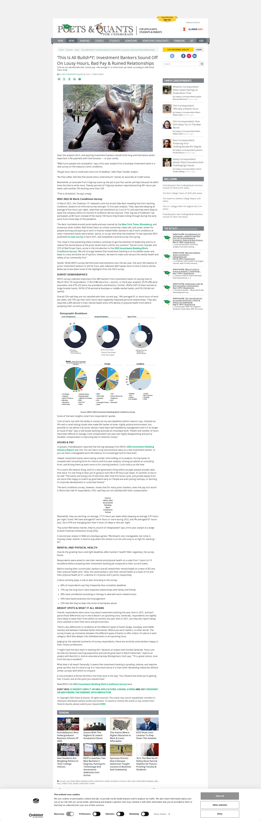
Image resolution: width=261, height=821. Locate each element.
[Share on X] (64, 79)
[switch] (96, 814)
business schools (119, 781)
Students (114, 40)
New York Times (130, 224)
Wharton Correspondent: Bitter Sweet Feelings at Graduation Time (186, 90)
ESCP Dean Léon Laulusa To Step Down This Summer (146, 735)
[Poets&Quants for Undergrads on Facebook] (183, 56)
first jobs (131, 781)
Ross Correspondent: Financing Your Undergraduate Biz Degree (187, 143)
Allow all (220, 796)
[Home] (109, 29)
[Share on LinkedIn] (74, 79)
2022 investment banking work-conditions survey (88, 781)
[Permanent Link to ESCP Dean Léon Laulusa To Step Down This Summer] (147, 724)
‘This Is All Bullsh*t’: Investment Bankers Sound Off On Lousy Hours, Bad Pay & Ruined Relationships (118, 50)
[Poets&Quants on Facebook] (189, 56)
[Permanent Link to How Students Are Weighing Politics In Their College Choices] (68, 749)
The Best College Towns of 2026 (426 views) (182, 193)
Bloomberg (146, 224)
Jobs (201, 40)
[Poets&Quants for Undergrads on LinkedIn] (194, 56)
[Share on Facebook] (69, 79)
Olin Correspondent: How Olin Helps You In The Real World (187, 124)
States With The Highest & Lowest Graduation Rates (93, 735)
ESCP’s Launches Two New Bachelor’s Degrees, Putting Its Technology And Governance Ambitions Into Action (94, 767)
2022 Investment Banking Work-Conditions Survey (100, 684)
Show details (160, 814)
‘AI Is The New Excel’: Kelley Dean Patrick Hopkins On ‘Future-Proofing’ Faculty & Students (147, 764)
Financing (179, 40)
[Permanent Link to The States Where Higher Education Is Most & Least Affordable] (121, 724)
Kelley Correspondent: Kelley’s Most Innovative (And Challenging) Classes (188, 162)
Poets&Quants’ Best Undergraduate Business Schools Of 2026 (68, 737)
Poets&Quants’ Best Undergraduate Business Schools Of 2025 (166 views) (183, 215)
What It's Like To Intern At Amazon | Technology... (187, 270)
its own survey (75, 236)
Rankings (85, 40)
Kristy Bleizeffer (69, 74)
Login (198, 49)
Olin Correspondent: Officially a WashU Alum (185, 107)
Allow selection (220, 805)
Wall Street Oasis (64, 783)
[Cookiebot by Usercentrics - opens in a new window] (36, 816)
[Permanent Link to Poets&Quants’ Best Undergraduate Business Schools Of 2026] (68, 724)
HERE (102, 704)
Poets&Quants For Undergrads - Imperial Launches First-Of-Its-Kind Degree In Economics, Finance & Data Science (188, 237)
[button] (59, 79)
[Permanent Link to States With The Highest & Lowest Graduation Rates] (94, 724)
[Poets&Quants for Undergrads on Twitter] (172, 56)
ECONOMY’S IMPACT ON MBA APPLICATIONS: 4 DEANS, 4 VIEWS (102, 689)
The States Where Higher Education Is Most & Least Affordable (120, 737)
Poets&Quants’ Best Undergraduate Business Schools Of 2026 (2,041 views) (183, 186)
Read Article (190, 242)
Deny (219, 814)
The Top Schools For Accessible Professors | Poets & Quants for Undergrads (187, 300)
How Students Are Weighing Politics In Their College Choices (67, 762)
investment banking (145, 781)
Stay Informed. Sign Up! (178, 49)
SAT (192, 40)
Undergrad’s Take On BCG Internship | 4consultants (188, 285)
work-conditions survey (84, 783)
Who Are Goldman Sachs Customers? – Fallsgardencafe (186, 255)
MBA (156, 781)
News (71, 40)
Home (60, 40)
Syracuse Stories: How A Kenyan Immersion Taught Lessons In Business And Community (120, 764)
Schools (99, 40)
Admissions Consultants (155, 40)
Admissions (131, 40)
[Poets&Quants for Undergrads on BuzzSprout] (178, 56)
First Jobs (69, 50)
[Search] (202, 64)
